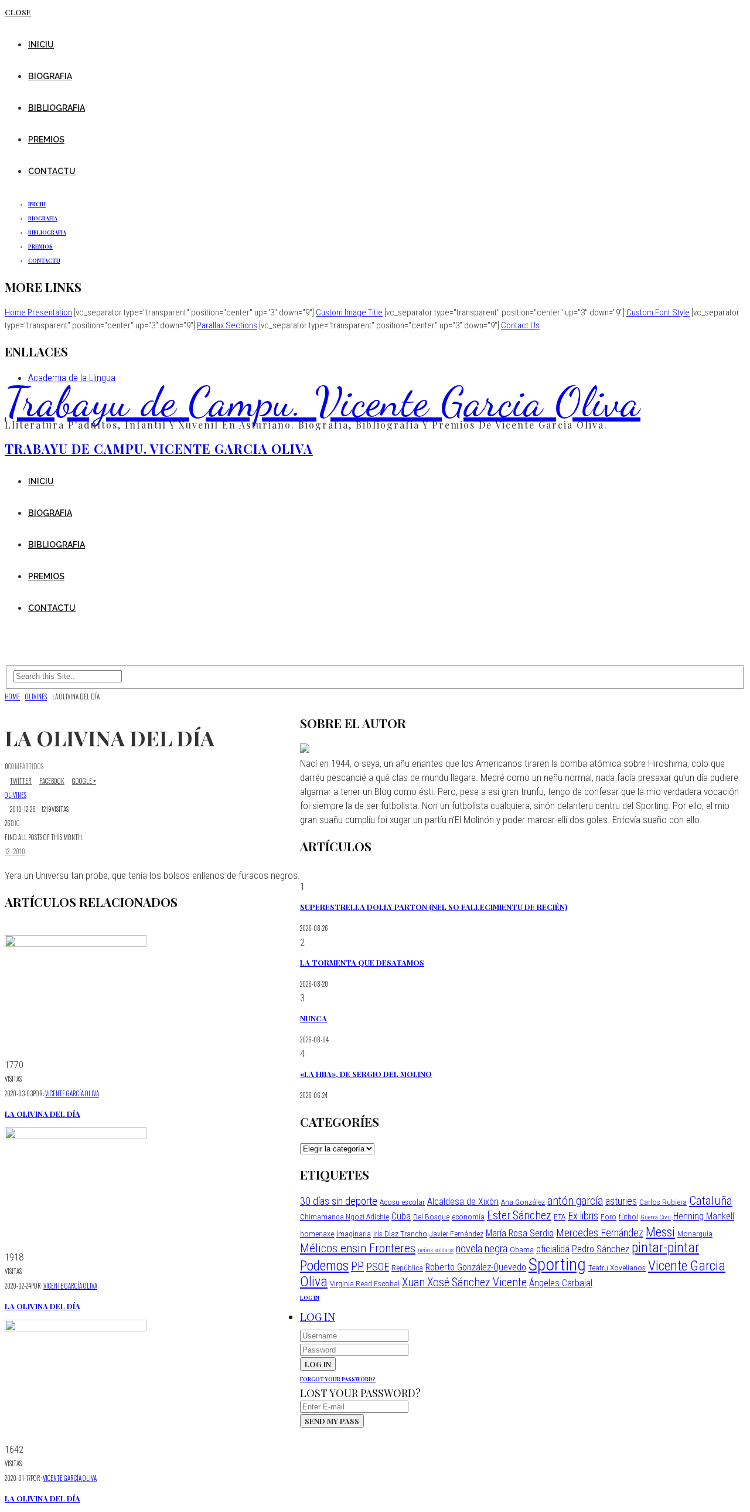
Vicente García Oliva (72, 1093)
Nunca (313, 1018)
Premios (46, 139)
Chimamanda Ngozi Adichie (344, 1216)
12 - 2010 (15, 851)
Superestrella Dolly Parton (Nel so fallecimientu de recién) (433, 907)
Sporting (557, 1265)
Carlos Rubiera (663, 1202)
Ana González (523, 1202)
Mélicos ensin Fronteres (357, 1248)
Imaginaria (353, 1233)
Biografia (50, 76)
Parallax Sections (227, 325)
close (18, 12)
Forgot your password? (338, 1378)
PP (357, 1266)
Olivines (15, 795)
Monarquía (694, 1233)
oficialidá (553, 1249)
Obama (522, 1249)
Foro (608, 1216)
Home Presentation (38, 312)
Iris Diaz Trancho (400, 1233)
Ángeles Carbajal (560, 1283)
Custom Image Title (349, 312)
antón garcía (575, 1201)
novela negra (481, 1248)
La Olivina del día (42, 1114)
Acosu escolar (402, 1202)
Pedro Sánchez (600, 1249)
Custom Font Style (658, 312)
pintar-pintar (665, 1247)
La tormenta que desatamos (362, 962)
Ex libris (583, 1215)
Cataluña (710, 1200)
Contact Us (520, 325)
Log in (317, 1317)
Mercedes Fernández (599, 1232)
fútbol (628, 1216)
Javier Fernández (456, 1233)
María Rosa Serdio (520, 1233)
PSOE (377, 1266)
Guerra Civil (655, 1217)
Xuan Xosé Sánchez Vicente (464, 1282)
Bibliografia (56, 108)
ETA (559, 1216)
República (407, 1267)
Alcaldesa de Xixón (463, 1201)
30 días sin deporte (338, 1201)
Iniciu (41, 44)
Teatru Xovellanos (617, 1267)
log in (309, 1297)
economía (468, 1216)
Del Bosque (431, 1216)
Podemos (324, 1266)
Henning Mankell (703, 1216)
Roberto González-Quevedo (475, 1267)
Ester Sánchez (519, 1215)
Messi (660, 1231)
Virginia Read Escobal (365, 1283)
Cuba (401, 1216)
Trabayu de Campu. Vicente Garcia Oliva (322, 401)
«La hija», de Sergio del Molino (366, 1074)
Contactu (52, 171)
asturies (621, 1201)
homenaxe (317, 1233)
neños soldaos (436, 1250)
